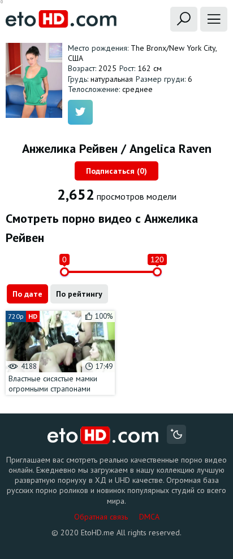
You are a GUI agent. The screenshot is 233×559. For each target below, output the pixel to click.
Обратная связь (101, 517)
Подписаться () (116, 171)
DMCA (149, 517)
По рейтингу (79, 294)
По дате (27, 294)
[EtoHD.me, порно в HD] (103, 436)
